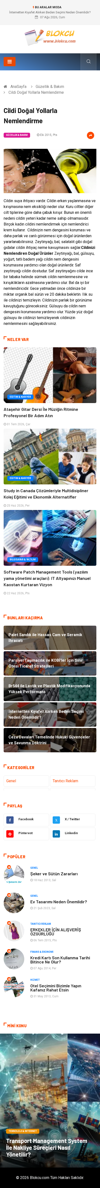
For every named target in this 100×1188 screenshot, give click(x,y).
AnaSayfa (18, 86)
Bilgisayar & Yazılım (23, 559)
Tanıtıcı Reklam (65, 781)
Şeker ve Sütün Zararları (54, 873)
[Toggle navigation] (10, 61)
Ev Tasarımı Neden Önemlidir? (58, 901)
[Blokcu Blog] (50, 37)
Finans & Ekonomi (41, 952)
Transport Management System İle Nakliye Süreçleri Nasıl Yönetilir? (46, 1147)
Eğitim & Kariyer (20, 397)
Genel (11, 781)
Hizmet (35, 980)
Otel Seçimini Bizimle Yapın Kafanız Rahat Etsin (55, 987)
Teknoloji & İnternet (22, 1131)
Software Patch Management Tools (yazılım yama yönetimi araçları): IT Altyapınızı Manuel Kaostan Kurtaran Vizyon (47, 578)
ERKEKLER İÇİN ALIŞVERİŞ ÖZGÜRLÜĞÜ (55, 931)
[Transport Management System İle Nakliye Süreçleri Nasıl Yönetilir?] (50, 1101)
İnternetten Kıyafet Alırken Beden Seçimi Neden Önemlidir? (50, 12)
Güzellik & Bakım (50, 86)
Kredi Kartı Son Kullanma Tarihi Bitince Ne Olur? (60, 959)
